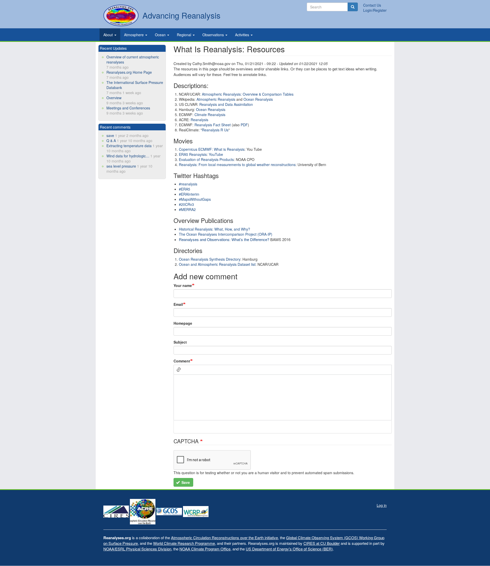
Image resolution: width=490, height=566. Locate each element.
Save (185, 482)
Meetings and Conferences (128, 107)
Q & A (111, 140)
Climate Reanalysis (209, 114)
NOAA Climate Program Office (204, 548)
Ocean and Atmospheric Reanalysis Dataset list (217, 264)
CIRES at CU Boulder (321, 543)
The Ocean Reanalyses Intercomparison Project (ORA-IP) (225, 234)
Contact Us (372, 5)
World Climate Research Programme (184, 543)
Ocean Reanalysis (258, 99)
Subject (180, 342)
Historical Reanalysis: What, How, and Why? (214, 229)
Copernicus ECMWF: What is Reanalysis (211, 149)
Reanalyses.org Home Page (129, 72)
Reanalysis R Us (215, 129)
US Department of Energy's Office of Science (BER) (289, 548)
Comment (182, 360)
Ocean (161, 34)
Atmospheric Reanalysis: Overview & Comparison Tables (247, 94)
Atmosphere (134, 34)
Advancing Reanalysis (181, 15)
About (108, 34)
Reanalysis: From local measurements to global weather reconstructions (237, 164)
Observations (213, 34)
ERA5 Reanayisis (193, 154)
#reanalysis (188, 183)
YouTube (216, 154)
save (110, 135)
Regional (184, 34)
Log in (382, 505)
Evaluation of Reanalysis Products (206, 159)
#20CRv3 (186, 204)
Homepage (183, 323)
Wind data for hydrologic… (127, 155)
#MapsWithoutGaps (195, 199)
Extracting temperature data (129, 145)
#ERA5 (184, 189)
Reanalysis (199, 119)
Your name (183, 285)
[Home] (121, 15)
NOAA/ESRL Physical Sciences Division (137, 548)
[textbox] (283, 397)
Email (178, 304)
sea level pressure (121, 166)
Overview (113, 97)
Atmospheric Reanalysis (216, 99)
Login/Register (375, 10)
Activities (242, 34)
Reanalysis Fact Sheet (212, 124)
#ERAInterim (189, 194)
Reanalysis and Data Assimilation (226, 104)
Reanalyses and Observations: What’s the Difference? (224, 239)
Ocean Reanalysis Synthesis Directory (209, 259)
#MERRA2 (187, 209)
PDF (244, 124)
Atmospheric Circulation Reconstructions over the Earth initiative (224, 537)
